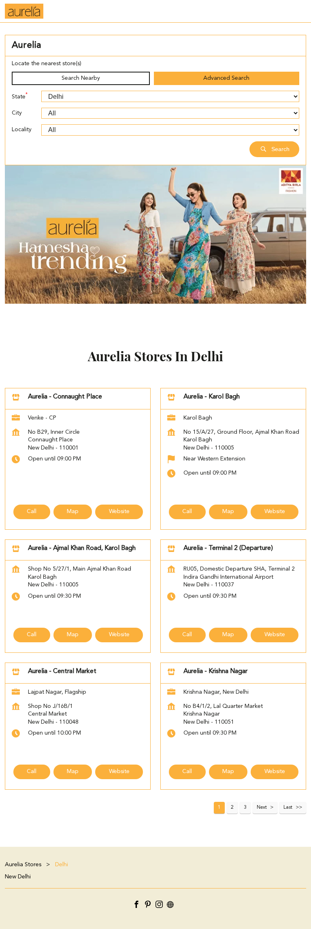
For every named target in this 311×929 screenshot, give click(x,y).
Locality (22, 129)
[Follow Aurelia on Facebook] (138, 906)
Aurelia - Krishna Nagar (215, 671)
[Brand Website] (172, 906)
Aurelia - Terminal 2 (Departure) (228, 548)
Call (31, 511)
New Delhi (18, 876)
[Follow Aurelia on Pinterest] (150, 906)
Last (287, 807)
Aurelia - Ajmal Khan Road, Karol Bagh (82, 548)
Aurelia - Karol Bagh (211, 397)
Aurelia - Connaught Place (65, 397)
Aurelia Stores (24, 864)
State (20, 96)
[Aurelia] (24, 11)
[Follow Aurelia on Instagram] (161, 906)
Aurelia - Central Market (62, 671)
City (17, 113)
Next (262, 807)
